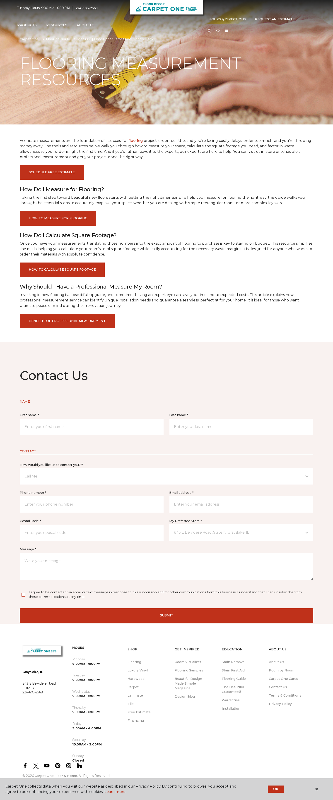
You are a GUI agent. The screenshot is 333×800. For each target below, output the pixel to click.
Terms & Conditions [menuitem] (285, 695)
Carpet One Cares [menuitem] (283, 679)
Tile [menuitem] (131, 704)
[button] (209, 31)
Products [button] (27, 25)
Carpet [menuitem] (133, 687)
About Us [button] (85, 25)
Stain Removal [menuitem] (233, 662)
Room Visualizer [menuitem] (188, 662)
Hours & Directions (227, 19)
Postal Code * (30, 521)
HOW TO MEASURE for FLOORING (58, 218)
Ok (275, 789)
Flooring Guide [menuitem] (234, 679)
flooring (135, 141)
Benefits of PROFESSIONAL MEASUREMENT (67, 321)
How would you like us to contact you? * (51, 464)
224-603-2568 (86, 8)
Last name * (178, 415)
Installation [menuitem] (231, 709)
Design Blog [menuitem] (185, 697)
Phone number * (33, 492)
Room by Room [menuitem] (281, 670)
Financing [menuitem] (136, 721)
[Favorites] (218, 31)
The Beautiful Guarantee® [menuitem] (233, 689)
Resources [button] (56, 25)
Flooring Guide (58, 39)
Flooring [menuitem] (134, 662)
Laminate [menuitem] (135, 695)
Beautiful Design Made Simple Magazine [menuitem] (188, 683)
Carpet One (29, 39)
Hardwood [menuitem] (136, 679)
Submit (166, 615)
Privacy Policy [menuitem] (280, 704)
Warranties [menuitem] (231, 700)
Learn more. (115, 792)
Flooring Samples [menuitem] (189, 670)
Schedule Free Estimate (52, 172)
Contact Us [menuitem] (278, 687)
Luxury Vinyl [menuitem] (138, 670)
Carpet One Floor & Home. (56, 776)
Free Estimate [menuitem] (139, 712)
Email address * (181, 492)
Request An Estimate (275, 19)
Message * (28, 549)
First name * (29, 415)
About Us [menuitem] (276, 662)
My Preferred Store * (185, 521)
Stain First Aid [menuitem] (233, 670)
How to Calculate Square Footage (62, 269)
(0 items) (226, 31)
